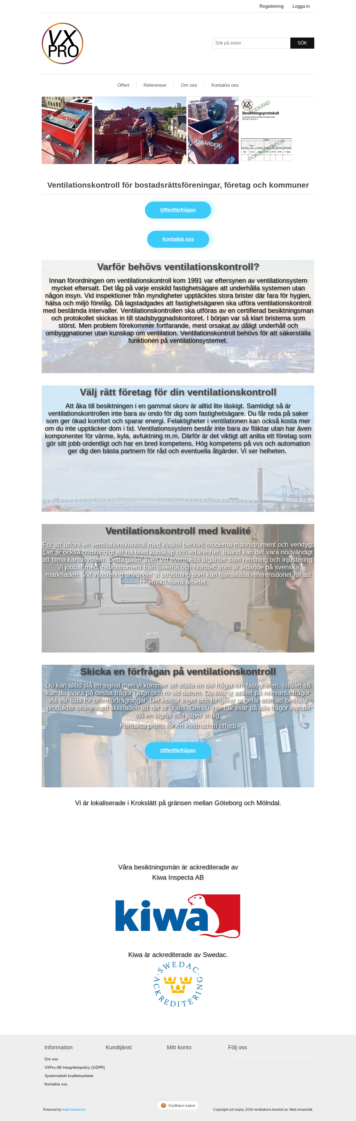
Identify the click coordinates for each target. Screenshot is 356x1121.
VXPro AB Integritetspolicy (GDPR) (74, 1067)
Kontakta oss (225, 85)
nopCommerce (74, 1110)
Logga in (301, 6)
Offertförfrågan (178, 210)
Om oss (189, 85)
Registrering (271, 6)
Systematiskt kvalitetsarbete (68, 1075)
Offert (123, 85)
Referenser (155, 85)
